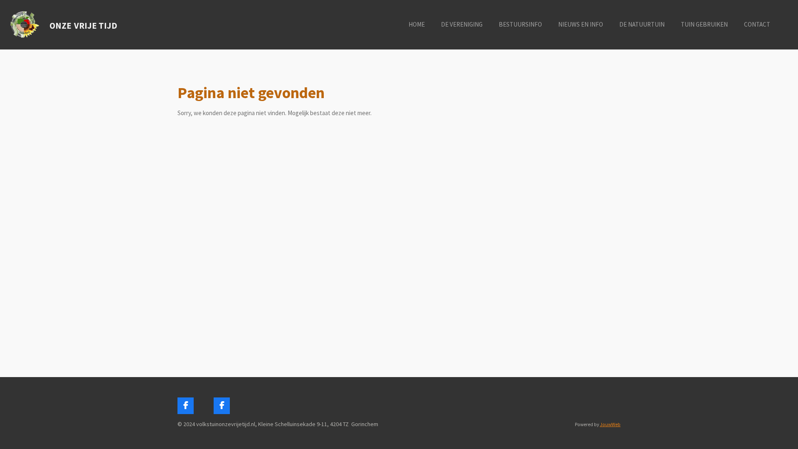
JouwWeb (610, 424)
